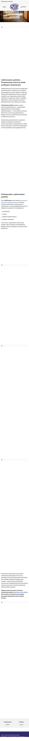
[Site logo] (14, 6)
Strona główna (8, 20)
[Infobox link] (7, 723)
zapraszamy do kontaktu (21, 592)
